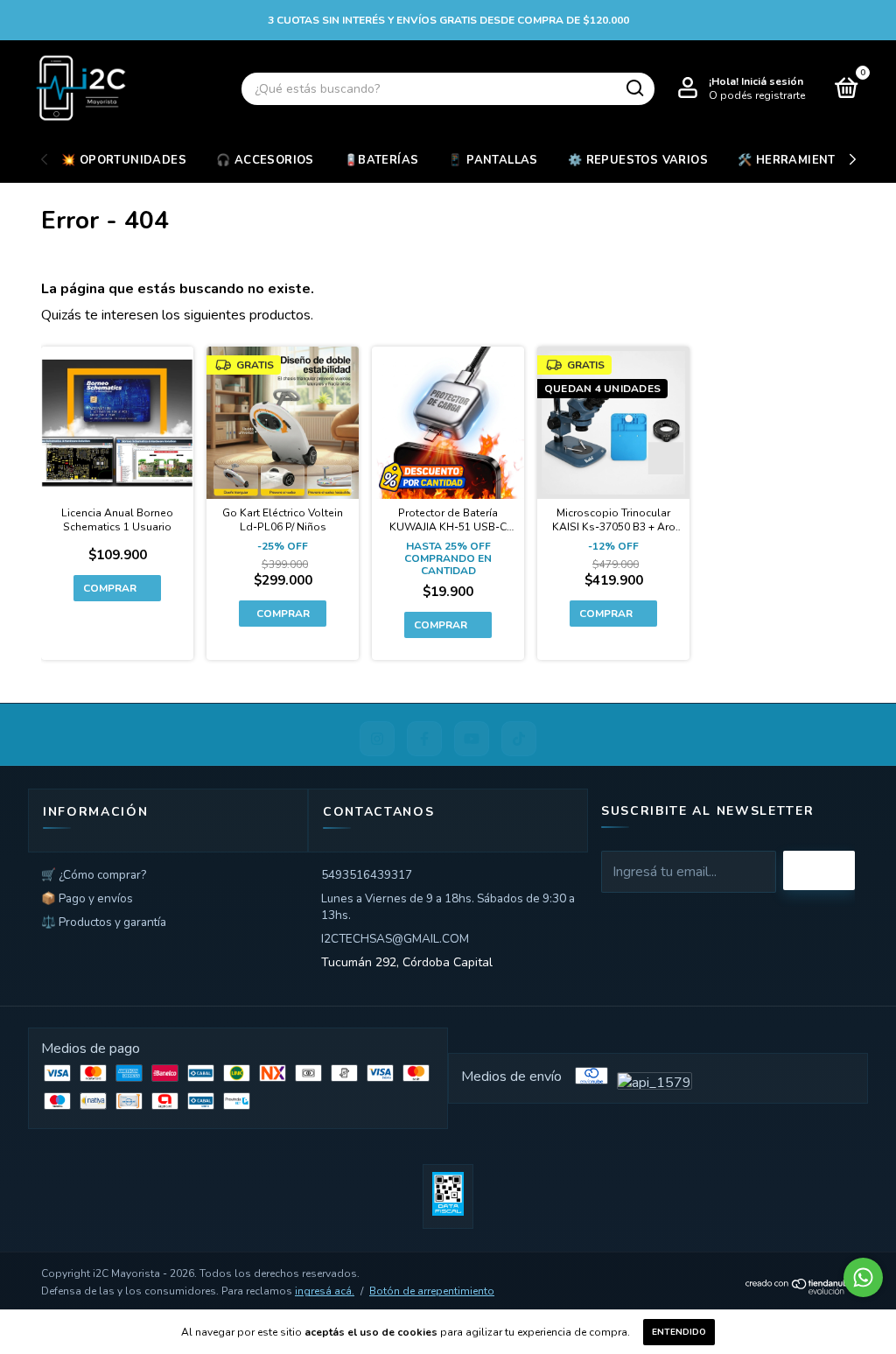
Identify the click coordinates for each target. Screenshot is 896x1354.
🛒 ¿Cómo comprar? (93, 874)
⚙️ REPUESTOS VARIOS (638, 160)
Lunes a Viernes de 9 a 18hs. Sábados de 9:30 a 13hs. (448, 906)
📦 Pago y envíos (87, 898)
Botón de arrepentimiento (431, 1291)
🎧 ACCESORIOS (265, 160)
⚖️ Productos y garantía (103, 922)
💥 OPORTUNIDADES (123, 160)
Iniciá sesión (772, 81)
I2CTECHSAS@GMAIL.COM (395, 938)
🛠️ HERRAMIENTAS (795, 160)
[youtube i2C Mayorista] (471, 738)
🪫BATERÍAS (381, 160)
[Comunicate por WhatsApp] (863, 1277)
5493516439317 (366, 874)
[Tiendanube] (800, 1291)
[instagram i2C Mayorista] (377, 738)
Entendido (679, 1332)
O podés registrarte (757, 95)
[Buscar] (634, 88)
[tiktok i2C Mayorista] (518, 738)
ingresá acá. (324, 1291)
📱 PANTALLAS (492, 160)
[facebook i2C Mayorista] (424, 738)
